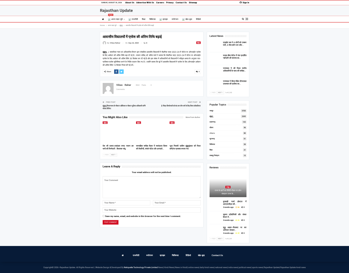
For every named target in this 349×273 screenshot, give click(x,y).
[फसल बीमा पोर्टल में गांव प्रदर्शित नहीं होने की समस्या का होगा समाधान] (215, 58)
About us (129, 2)
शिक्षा (143, 19)
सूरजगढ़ (212, 139)
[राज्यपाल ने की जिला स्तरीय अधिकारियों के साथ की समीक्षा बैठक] (215, 71)
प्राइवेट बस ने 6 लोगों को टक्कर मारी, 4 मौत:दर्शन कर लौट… (234, 43)
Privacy (170, 2)
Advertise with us (145, 2)
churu (212, 133)
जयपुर (211, 111)
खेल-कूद (188, 19)
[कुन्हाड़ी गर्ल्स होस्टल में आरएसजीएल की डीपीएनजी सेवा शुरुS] (215, 204)
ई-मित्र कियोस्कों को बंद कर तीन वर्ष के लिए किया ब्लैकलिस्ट (181, 106)
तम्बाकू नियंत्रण (214, 155)
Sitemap (193, 2)
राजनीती (135, 19)
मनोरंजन (175, 19)
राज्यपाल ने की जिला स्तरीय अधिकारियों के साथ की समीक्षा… (234, 69)
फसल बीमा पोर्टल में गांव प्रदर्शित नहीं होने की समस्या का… (234, 56)
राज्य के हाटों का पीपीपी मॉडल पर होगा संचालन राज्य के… (228, 192)
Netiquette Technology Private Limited (141, 267)
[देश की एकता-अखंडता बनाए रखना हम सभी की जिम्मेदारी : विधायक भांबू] (118, 132)
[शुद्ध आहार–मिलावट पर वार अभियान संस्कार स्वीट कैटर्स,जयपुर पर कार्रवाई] (215, 230)
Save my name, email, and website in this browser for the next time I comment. (143, 216)
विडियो (198, 19)
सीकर (211, 127)
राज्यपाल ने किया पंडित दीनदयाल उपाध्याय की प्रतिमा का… (234, 82)
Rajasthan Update (116, 10)
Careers (160, 2)
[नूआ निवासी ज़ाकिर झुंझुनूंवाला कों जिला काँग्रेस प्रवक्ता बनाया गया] (185, 132)
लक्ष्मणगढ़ (212, 122)
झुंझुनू (198, 42)
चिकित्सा (152, 19)
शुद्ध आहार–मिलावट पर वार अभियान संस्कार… (234, 228)
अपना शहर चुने (116, 18)
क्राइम (165, 19)
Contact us (181, 2)
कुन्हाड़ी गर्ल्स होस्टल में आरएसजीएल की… (234, 202)
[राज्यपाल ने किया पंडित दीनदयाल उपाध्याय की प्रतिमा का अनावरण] (215, 84)
